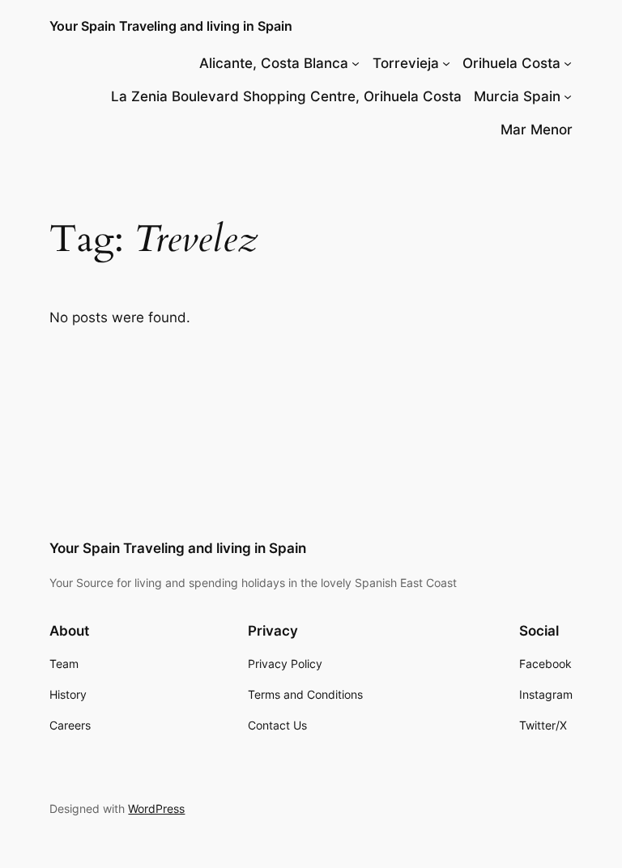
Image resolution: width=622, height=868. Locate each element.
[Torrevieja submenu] (446, 63)
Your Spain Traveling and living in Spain (170, 26)
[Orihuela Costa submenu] (568, 63)
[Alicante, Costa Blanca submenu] (355, 63)
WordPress (156, 808)
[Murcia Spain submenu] (568, 96)
